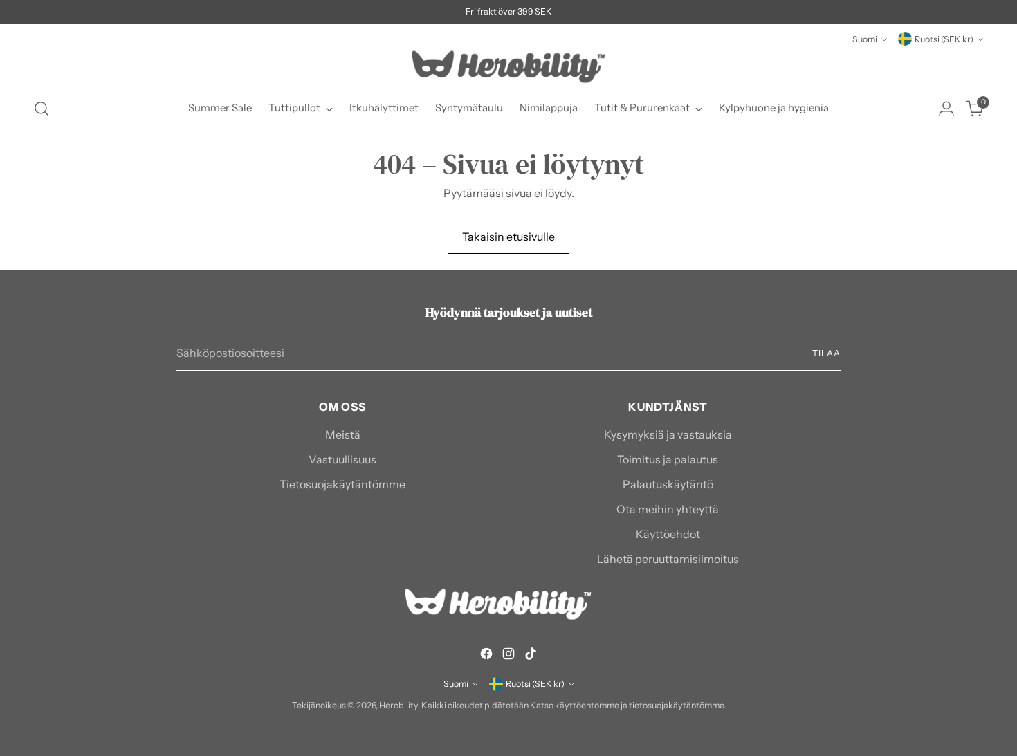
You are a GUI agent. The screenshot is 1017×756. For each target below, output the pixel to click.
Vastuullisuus (342, 459)
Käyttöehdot (668, 534)
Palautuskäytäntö (668, 484)
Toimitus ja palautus (667, 459)
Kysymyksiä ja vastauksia (668, 434)
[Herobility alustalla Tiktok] (530, 656)
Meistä (342, 434)
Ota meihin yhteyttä (667, 509)
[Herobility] (508, 66)
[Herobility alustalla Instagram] (508, 656)
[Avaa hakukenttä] (41, 108)
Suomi (864, 39)
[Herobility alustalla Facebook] (486, 656)
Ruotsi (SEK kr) (944, 39)
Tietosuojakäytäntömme (342, 484)
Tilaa (826, 353)
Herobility (398, 705)
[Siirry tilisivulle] (946, 108)
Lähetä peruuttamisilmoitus (668, 559)
